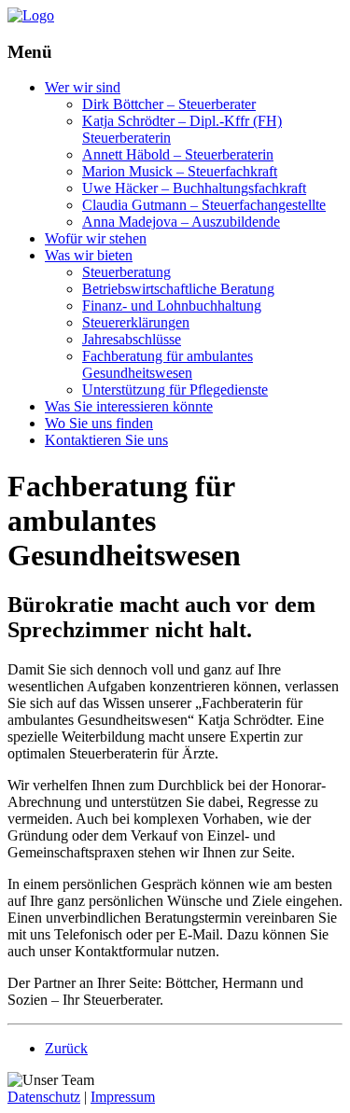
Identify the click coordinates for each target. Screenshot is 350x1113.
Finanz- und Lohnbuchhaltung (171, 305)
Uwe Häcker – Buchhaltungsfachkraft (194, 188)
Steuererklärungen (135, 322)
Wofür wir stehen (96, 238)
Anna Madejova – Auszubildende (181, 222)
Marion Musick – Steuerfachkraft (179, 171)
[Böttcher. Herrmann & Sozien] (30, 15)
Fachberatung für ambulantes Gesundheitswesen (167, 364)
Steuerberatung (126, 272)
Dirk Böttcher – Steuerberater (169, 104)
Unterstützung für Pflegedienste (175, 389)
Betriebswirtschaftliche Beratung (178, 289)
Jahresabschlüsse (131, 339)
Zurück (66, 1048)
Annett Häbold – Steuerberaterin (177, 154)
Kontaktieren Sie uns (106, 440)
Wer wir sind (82, 87)
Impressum (123, 1097)
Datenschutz (43, 1097)
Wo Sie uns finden (99, 423)
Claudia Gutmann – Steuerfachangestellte (204, 205)
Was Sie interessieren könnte (129, 406)
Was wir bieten (89, 255)
